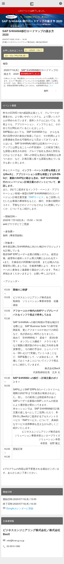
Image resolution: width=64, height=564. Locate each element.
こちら (50, 85)
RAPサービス (36, 197)
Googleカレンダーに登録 (19, 508)
